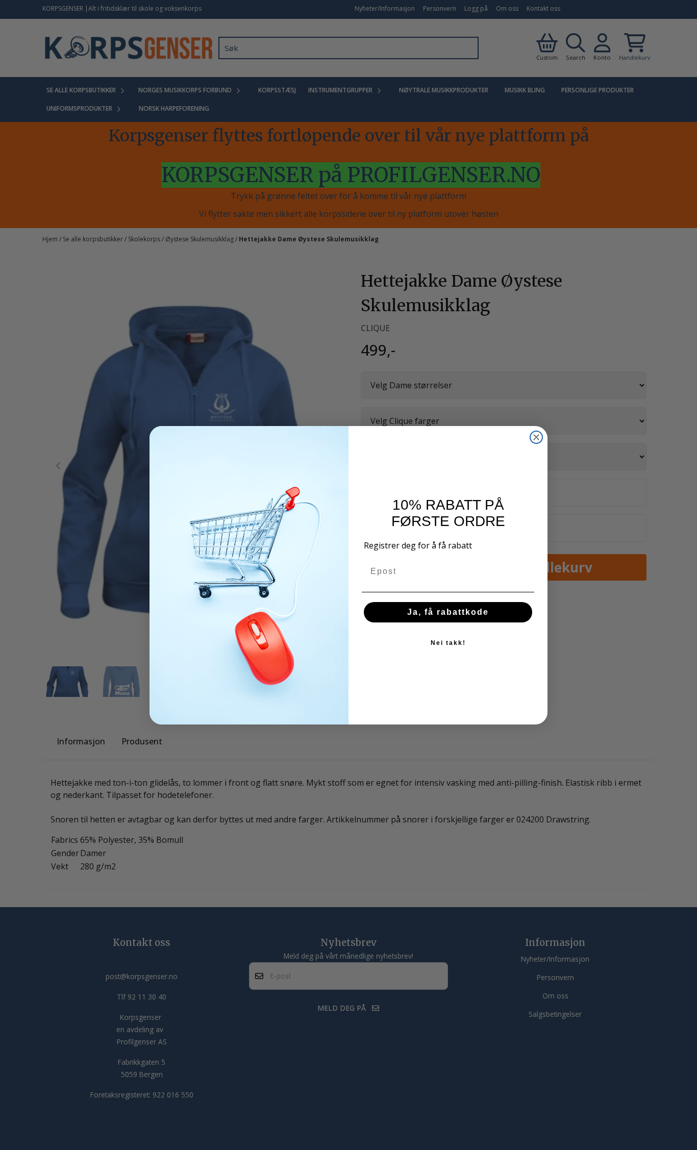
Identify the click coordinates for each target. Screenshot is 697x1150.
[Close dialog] (536, 437)
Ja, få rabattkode (448, 612)
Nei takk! (448, 642)
